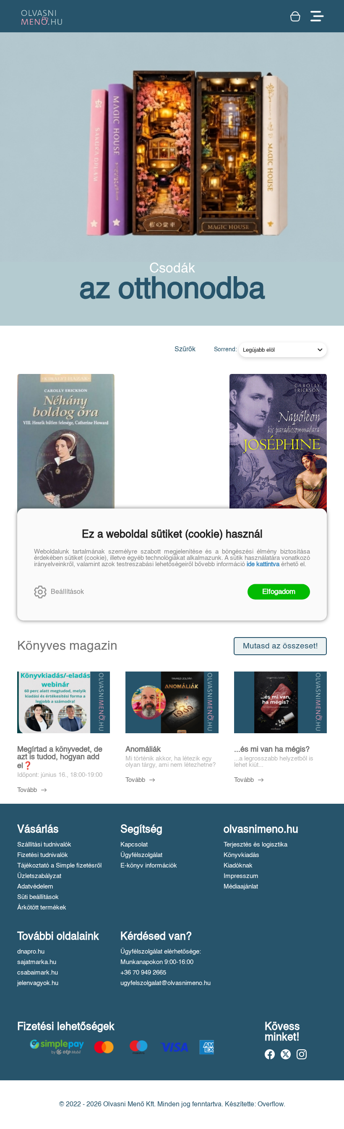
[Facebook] (270, 1054)
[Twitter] (286, 1054)
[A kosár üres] (296, 16)
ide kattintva (263, 564)
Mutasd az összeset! (280, 646)
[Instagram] (302, 1054)
